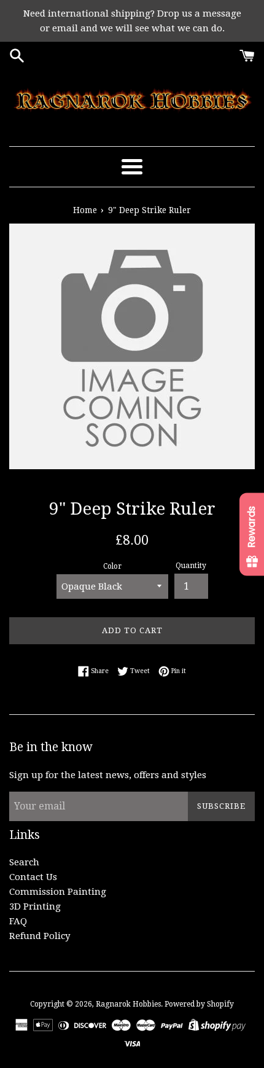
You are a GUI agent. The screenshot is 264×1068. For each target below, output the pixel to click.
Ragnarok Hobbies (128, 1004)
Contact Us (33, 877)
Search (24, 862)
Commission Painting (57, 891)
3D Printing (35, 906)
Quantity (191, 565)
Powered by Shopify (199, 1004)
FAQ (18, 921)
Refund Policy (39, 935)
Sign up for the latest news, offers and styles (107, 775)
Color (112, 566)
